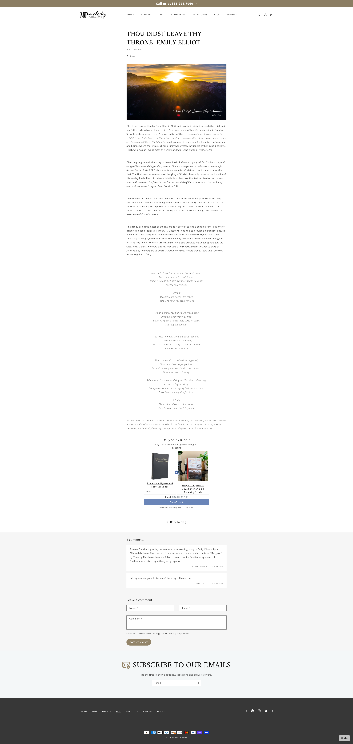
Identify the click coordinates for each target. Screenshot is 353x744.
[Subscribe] (198, 683)
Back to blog (178, 522)
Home (84, 711)
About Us (106, 711)
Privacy (161, 711)
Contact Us (132, 711)
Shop (94, 711)
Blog (118, 711)
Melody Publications (179, 738)
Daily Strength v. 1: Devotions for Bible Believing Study (193, 489)
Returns (147, 711)
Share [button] (132, 56)
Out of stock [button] (176, 502)
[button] (259, 15)
